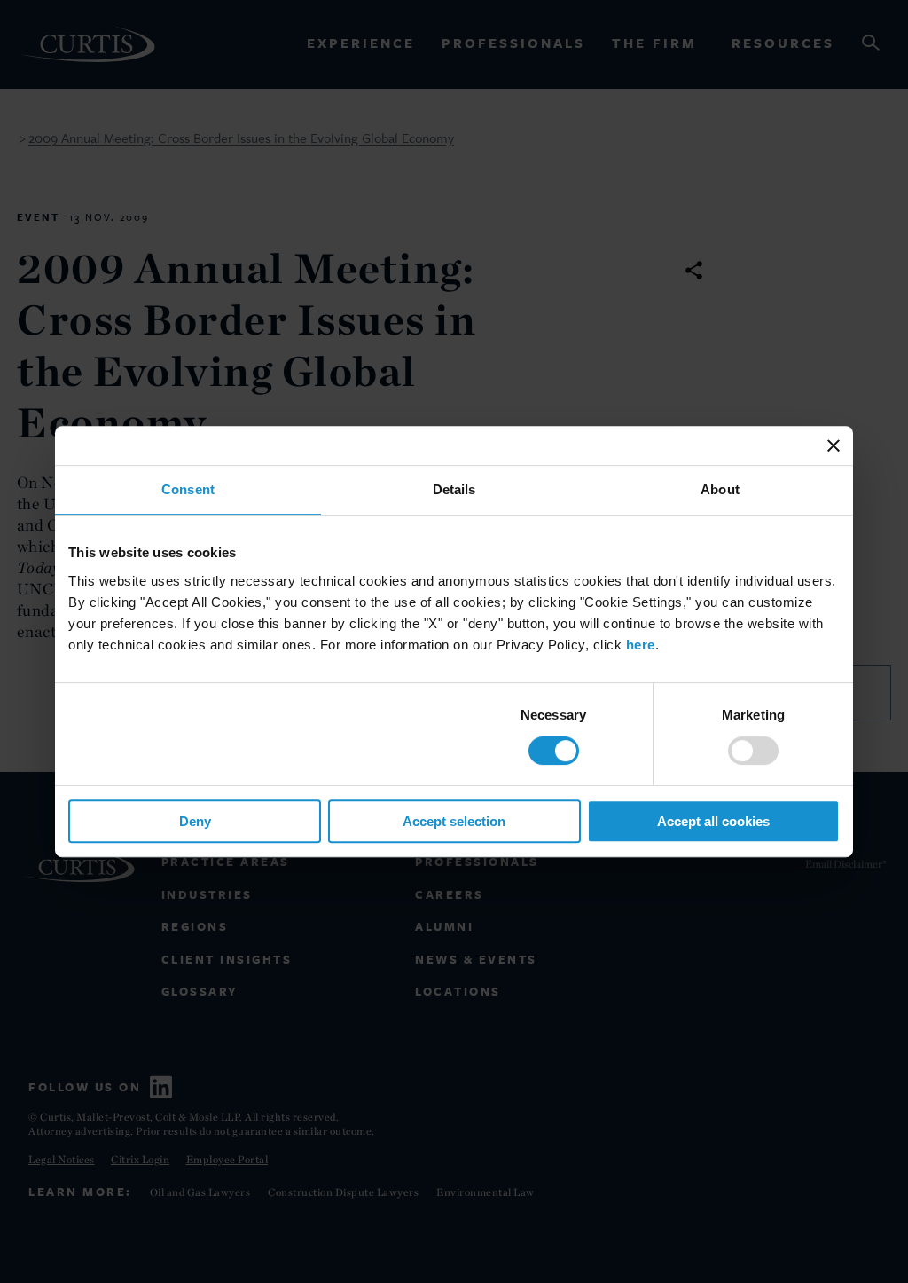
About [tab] (720, 489)
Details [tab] (454, 489)
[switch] (753, 750)
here (640, 644)
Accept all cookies (713, 821)
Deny (195, 821)
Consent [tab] (188, 489)
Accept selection (454, 821)
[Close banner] (833, 445)
